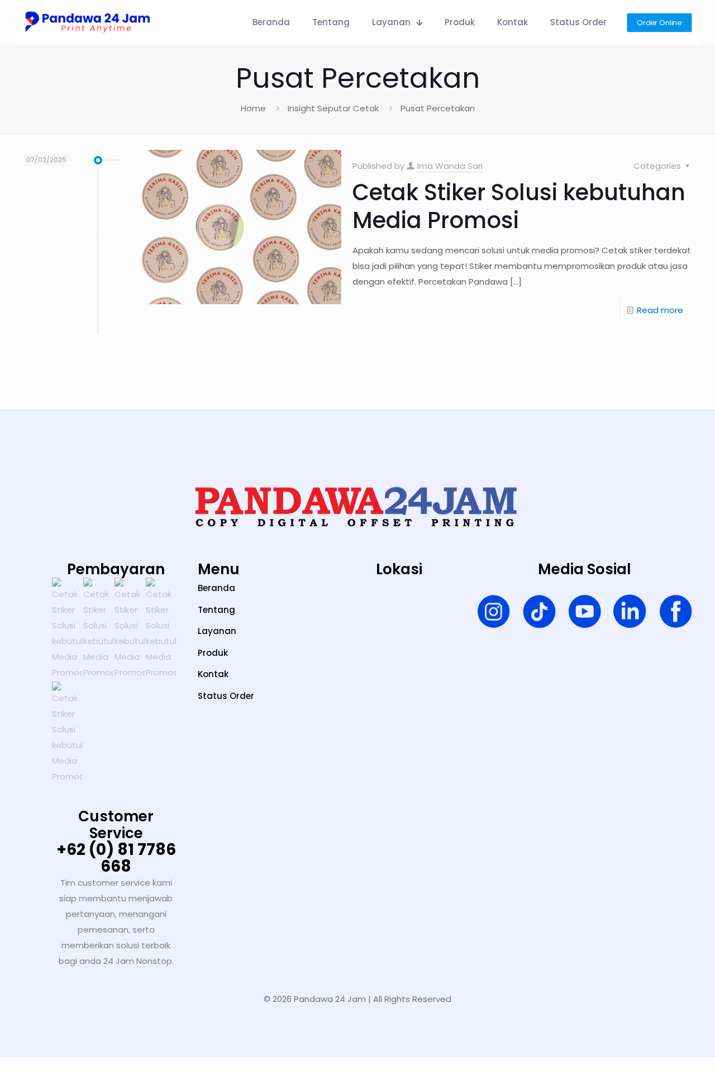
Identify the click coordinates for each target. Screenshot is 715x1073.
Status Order (226, 696)
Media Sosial (584, 569)
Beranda (216, 588)
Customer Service (116, 824)
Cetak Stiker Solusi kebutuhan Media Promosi (518, 206)
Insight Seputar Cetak (333, 108)
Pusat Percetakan (438, 108)
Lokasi (399, 569)
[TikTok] (539, 614)
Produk (213, 653)
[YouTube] (584, 614)
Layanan (217, 631)
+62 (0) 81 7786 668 (116, 858)
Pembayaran (116, 569)
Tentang (216, 610)
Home (253, 108)
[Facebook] (676, 614)
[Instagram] (493, 614)
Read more (660, 310)
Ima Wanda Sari (450, 166)
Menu (219, 569)
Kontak (213, 674)
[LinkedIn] (630, 614)
